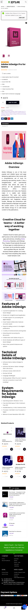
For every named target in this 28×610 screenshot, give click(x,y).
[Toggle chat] (25, 607)
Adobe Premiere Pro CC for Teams (7, 468)
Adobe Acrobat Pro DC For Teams (20, 468)
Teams (8, 115)
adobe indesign (10, 111)
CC (25, 111)
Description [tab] (5, 123)
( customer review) (12, 69)
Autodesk (11, 499)
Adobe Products (11, 6)
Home (2, 6)
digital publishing (21, 112)
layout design (23, 114)
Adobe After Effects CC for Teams (20, 440)
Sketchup (11, 535)
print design (3, 115)
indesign (3, 114)
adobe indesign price (19, 111)
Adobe (7, 107)
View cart (22, 17)
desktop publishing (13, 112)
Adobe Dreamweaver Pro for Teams (7, 441)
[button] (26, 23)
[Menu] (1, 2)
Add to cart (13, 102)
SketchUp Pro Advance (15, 531)
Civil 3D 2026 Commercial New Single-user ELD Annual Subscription (17, 514)
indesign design (8, 114)
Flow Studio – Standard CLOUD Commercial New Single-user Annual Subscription (17, 493)
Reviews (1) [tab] (5, 126)
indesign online (16, 114)
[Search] (25, 2)
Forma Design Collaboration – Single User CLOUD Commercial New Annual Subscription (17, 504)
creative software (5, 112)
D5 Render (12, 523)
